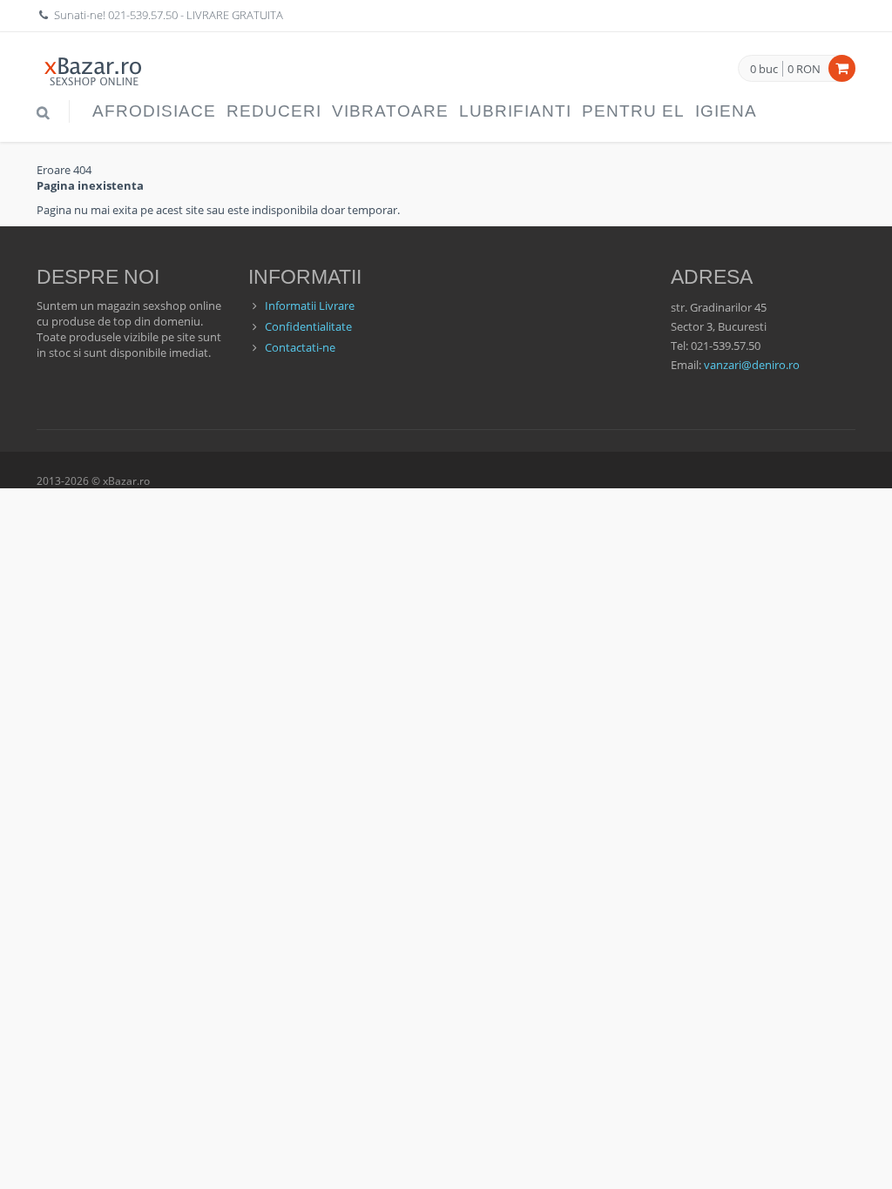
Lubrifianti (515, 111)
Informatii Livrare (310, 305)
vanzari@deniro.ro (752, 365)
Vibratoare (390, 111)
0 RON (804, 69)
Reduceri (273, 111)
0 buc (764, 70)
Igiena (726, 111)
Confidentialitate (308, 326)
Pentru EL (633, 111)
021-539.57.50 (143, 15)
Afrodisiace (154, 111)
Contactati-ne (300, 347)
